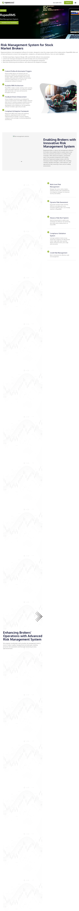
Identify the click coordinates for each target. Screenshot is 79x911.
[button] (75, 2)
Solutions (3, 10)
